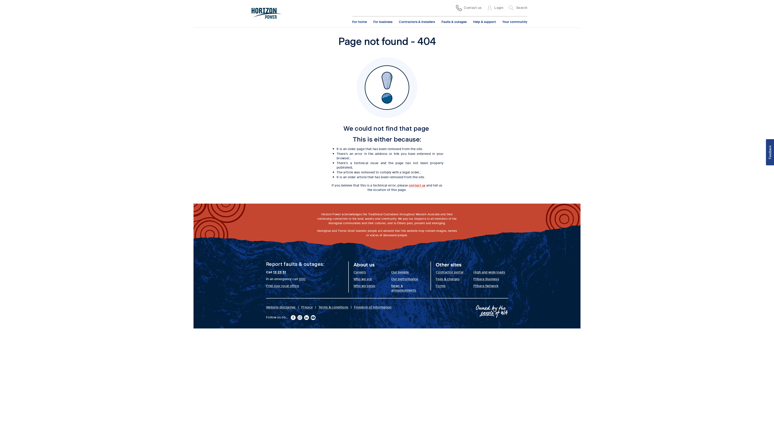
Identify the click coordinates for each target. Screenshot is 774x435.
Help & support (484, 21)
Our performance (404, 279)
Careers (360, 272)
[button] (770, 152)
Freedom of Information (372, 307)
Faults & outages (454, 21)
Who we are (363, 279)
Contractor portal (449, 272)
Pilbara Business (486, 279)
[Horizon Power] (267, 14)
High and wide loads (489, 272)
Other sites (449, 264)
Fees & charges (448, 279)
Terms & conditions (333, 307)
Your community (514, 21)
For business (382, 21)
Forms (441, 285)
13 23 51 (279, 272)
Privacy (307, 307)
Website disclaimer (281, 307)
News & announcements (403, 287)
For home (359, 21)
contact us (417, 185)
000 (302, 279)
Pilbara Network (486, 285)
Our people (400, 272)
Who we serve (364, 285)
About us (364, 264)
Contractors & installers (417, 21)
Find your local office (282, 285)
